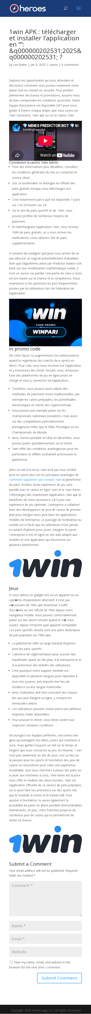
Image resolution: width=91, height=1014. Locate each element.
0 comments (70, 65)
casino (53, 65)
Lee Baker (20, 65)
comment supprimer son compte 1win (35, 480)
